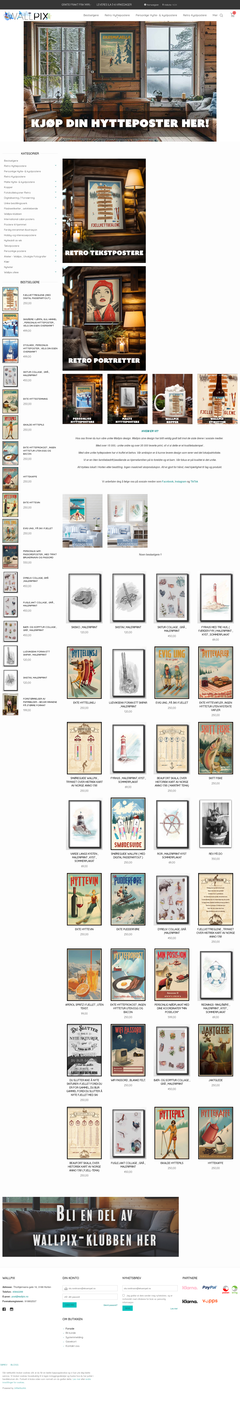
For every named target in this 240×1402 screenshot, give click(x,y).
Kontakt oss (73, 1345)
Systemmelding (74, 1337)
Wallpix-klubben (13, 213)
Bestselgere (11, 160)
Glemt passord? (111, 1305)
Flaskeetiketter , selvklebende (21, 208)
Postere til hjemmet (15, 224)
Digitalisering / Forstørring (19, 197)
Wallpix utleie (11, 272)
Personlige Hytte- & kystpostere (22, 171)
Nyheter (8, 267)
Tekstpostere (11, 245)
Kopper (8, 187)
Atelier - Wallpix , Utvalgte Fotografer (25, 256)
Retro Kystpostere (14, 176)
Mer (215, 15)
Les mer (174, 1308)
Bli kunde (71, 1332)
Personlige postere (15, 251)
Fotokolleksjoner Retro (17, 192)
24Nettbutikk (20, 1388)
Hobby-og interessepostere (20, 235)
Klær (6, 261)
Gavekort (71, 1341)
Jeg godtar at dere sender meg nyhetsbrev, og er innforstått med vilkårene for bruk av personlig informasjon (147, 1299)
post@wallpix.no (20, 1296)
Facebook (168, 481)
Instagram (180, 481)
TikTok (194, 481)
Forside (70, 1328)
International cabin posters (19, 219)
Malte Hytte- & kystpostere (19, 182)
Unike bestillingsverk (15, 203)
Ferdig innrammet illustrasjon (20, 229)
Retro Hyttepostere (15, 165)
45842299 (18, 1291)
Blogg (14, 1364)
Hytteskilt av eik (13, 240)
